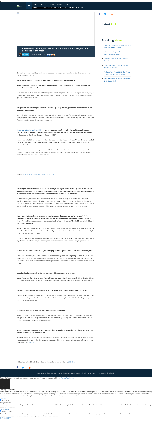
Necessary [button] (3, 398)
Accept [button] (63, 378)
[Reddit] (52, 55)
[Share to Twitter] (23, 367)
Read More (70, 378)
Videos (52, 4)
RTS (82, 8)
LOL (40, 8)
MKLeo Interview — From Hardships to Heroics (38, 174)
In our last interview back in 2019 (29, 130)
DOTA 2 (50, 8)
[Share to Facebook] (17, 367)
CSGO (35, 8)
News (36, 4)
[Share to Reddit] (30, 367)
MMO (64, 8)
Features (44, 4)
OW (44, 8)
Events (59, 4)
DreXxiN (25, 54)
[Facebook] (48, 55)
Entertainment (73, 8)
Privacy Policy (101, 373)
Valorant (57, 8)
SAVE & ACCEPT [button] (5, 418)
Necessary (5, 400)
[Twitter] (50, 55)
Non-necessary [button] (5, 409)
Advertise (68, 4)
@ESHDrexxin (72, 362)
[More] (54, 55)
